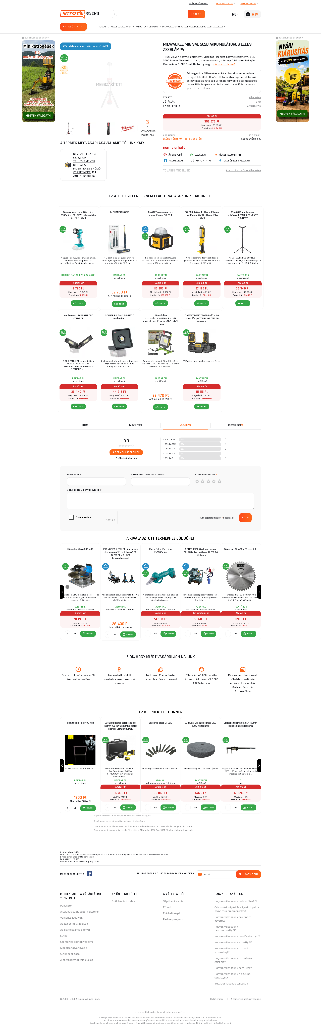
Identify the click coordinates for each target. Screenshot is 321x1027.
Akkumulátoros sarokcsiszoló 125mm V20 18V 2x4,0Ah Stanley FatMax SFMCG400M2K (120, 726)
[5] (220, 481)
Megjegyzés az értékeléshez (84, 490)
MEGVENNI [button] (89, 634)
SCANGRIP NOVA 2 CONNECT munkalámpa (119, 317)
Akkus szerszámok (121, 27)
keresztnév (74, 475)
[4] (214, 481)
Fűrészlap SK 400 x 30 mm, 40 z (241, 549)
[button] (88, 634)
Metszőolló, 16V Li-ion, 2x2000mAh (160, 550)
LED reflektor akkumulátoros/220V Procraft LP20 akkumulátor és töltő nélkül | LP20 (160, 320)
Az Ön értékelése (206, 475)
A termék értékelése (126, 452)
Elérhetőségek (198, 3)
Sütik (63, 935)
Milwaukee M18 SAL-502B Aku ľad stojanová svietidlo (166, 830)
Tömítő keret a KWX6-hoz (80, 723)
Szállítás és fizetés (123, 901)
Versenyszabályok (71, 917)
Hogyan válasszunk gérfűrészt (233, 967)
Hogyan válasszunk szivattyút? (234, 942)
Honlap (103, 27)
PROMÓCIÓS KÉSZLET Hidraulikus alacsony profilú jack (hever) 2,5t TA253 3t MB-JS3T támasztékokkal (120, 553)
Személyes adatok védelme (77, 941)
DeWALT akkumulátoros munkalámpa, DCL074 (160, 213)
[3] (208, 481)
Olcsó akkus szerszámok (106, 821)
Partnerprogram (173, 919)
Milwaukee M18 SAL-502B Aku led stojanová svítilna (166, 826)
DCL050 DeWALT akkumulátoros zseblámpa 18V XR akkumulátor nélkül (202, 215)
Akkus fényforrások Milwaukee (243, 170)
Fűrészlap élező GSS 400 (80, 549)
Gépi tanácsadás (173, 901)
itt (184, 1012)
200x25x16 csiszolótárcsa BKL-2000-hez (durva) (201, 724)
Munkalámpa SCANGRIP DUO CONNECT (78, 317)
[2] (203, 481)
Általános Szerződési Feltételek (79, 911)
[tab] (185, 425)
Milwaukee (255, 97)
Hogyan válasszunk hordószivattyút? (237, 936)
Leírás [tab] (85, 425)
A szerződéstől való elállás (76, 959)
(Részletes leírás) (224, 64)
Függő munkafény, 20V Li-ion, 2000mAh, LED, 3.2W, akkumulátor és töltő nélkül (78, 215)
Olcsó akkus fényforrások (132, 821)
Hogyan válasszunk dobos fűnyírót (236, 901)
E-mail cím (151, 475)
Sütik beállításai (70, 953)
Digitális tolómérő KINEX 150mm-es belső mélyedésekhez (241, 724)
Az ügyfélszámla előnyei (75, 929)
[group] (80, 592)
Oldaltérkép (216, 999)
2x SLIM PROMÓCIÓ (119, 212)
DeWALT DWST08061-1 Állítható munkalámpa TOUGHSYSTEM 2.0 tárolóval (202, 318)
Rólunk (167, 907)
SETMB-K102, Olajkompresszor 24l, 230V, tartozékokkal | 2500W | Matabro (201, 552)
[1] (197, 481)
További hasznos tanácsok (231, 983)
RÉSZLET (78, 303)
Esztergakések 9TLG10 (160, 723)
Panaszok (66, 905)
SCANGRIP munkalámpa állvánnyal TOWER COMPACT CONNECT (243, 215)
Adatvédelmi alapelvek (74, 923)
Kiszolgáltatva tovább (73, 947)
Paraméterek (135, 425)
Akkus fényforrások (147, 27)
